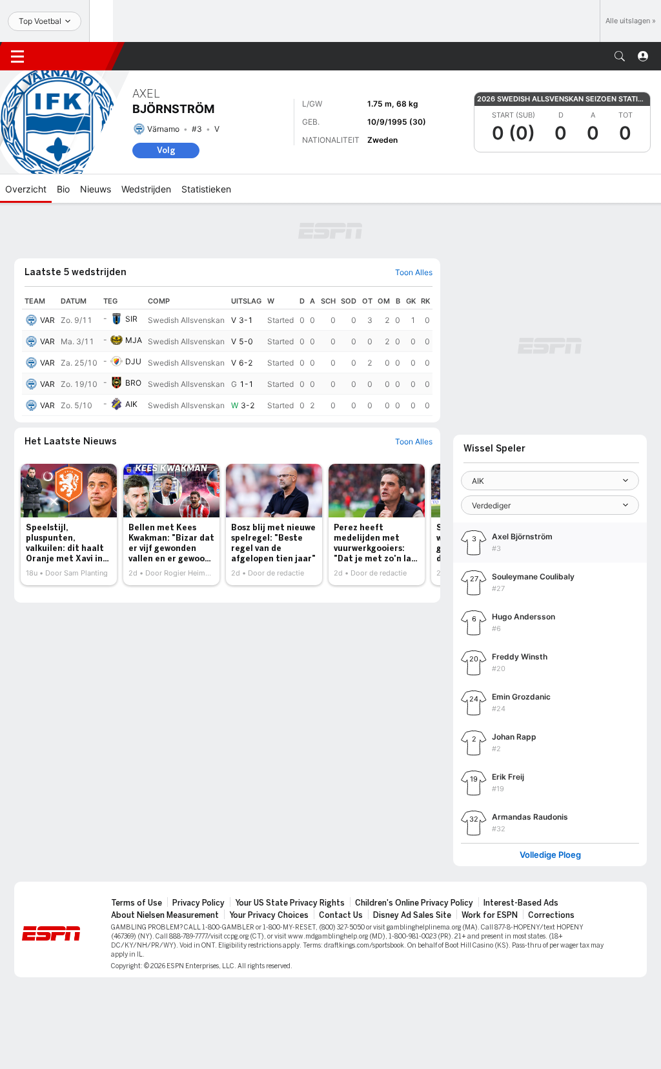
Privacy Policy (198, 903)
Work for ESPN (490, 915)
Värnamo (163, 129)
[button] (620, 56)
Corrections (551, 915)
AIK (131, 404)
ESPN (76, 56)
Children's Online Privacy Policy (414, 903)
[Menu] (17, 56)
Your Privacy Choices (269, 915)
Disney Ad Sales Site (412, 915)
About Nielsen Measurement (165, 915)
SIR (131, 319)
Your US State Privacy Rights (290, 903)
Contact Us (341, 915)
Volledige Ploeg (550, 855)
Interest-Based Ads (520, 903)
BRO (133, 383)
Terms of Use (136, 903)
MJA (133, 340)
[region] (227, 354)
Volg (166, 150)
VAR (47, 320)
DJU (133, 361)
